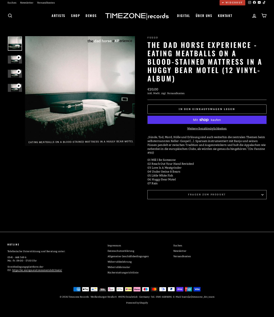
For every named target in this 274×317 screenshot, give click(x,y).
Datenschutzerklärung (121, 251)
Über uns (204, 15)
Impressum (114, 245)
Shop (75, 15)
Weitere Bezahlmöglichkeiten (207, 128)
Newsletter (26, 2)
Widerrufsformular (119, 267)
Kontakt (225, 15)
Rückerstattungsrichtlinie (123, 272)
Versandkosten (46, 2)
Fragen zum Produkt (207, 194)
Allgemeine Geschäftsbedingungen (128, 256)
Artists (58, 15)
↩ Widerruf (232, 2)
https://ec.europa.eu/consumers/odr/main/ (37, 270)
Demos (91, 15)
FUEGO (152, 37)
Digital (183, 15)
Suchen (11, 2)
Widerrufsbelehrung (120, 261)
